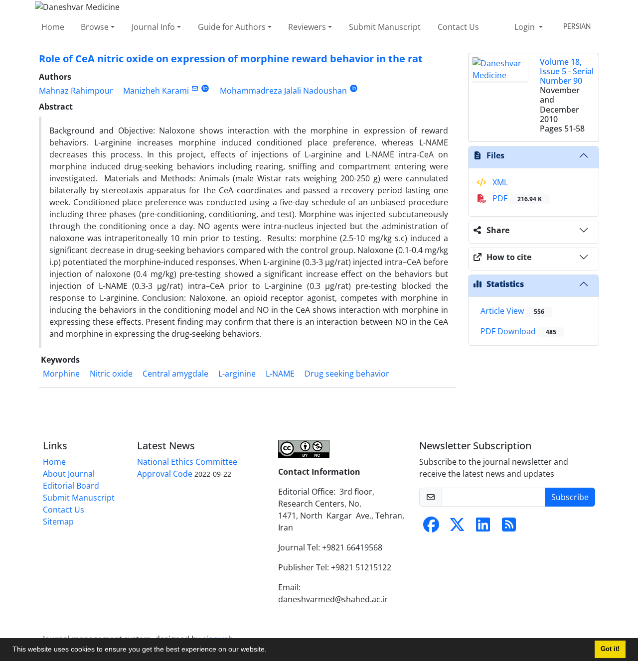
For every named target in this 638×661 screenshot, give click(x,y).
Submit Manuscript (385, 26)
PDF (516, 198)
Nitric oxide (111, 373)
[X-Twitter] (457, 527)
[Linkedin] (483, 527)
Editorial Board (71, 485)
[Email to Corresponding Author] (194, 88)
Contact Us (458, 26)
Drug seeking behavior (347, 373)
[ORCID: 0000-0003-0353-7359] (205, 88)
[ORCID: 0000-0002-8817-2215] (353, 88)
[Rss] (509, 527)
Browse (95, 26)
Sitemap (58, 521)
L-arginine (237, 373)
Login (525, 26)
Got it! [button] (610, 649)
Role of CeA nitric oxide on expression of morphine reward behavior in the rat (231, 58)
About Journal (69, 473)
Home (52, 26)
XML (499, 182)
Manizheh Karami (156, 90)
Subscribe (570, 497)
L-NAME (280, 373)
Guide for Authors (232, 26)
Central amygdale (175, 373)
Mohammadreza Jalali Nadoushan (283, 90)
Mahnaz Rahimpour (76, 90)
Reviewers (307, 26)
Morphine (61, 373)
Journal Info (153, 26)
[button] (270, 650)
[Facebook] (431, 527)
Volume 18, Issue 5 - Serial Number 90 (567, 71)
